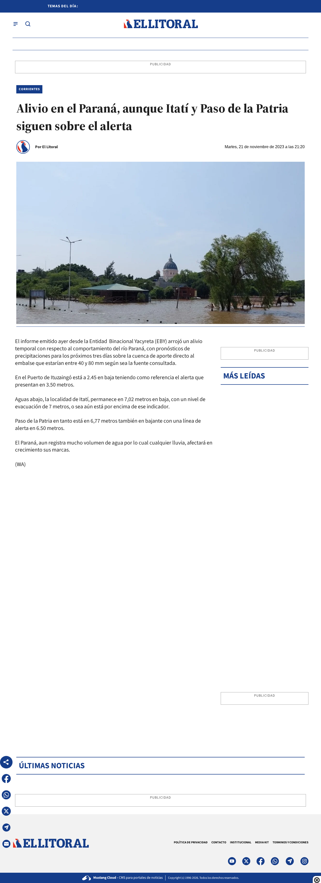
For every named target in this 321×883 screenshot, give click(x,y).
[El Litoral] (160, 24)
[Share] (6, 762)
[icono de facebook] (261, 861)
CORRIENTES (29, 89)
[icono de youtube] (232, 861)
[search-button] (28, 24)
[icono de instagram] (304, 861)
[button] (6, 778)
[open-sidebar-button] (16, 24)
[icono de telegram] (289, 861)
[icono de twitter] (246, 861)
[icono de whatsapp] (275, 861)
